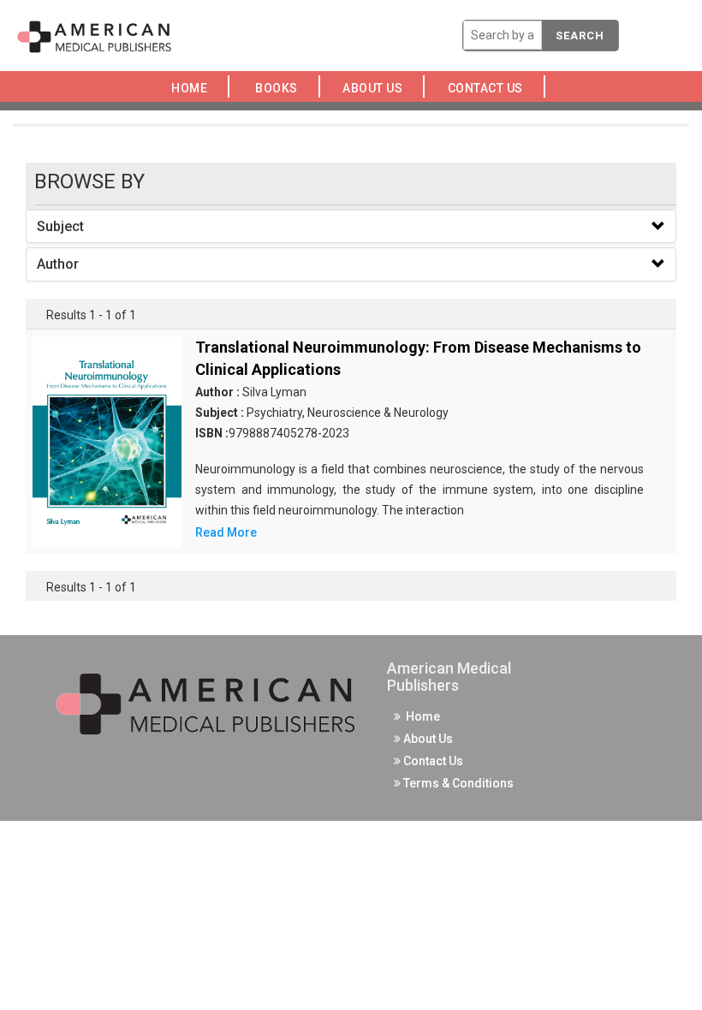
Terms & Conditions (457, 783)
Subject (60, 226)
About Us (377, 88)
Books (279, 88)
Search (580, 35)
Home (192, 88)
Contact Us (489, 88)
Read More (226, 532)
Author (58, 264)
